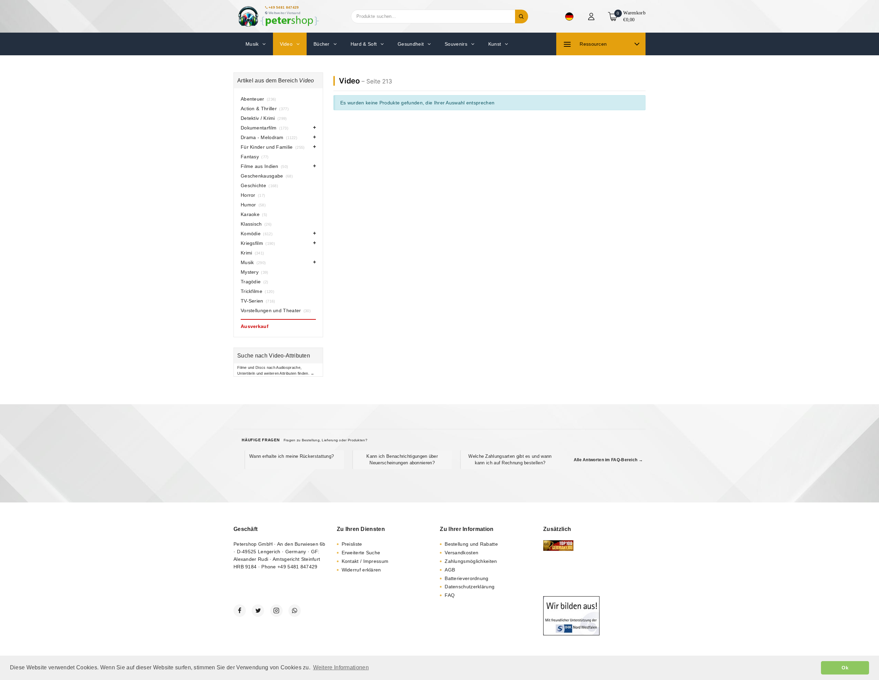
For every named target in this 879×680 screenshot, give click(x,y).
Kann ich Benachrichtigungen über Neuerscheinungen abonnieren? (402, 459)
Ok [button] (845, 667)
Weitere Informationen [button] (341, 667)
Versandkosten (461, 552)
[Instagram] (276, 610)
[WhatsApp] (294, 610)
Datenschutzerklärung (469, 586)
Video (349, 80)
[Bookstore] (278, 16)
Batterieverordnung (466, 578)
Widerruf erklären (361, 570)
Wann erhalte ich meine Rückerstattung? (291, 456)
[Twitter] (258, 610)
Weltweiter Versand (284, 13)
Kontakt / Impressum (365, 561)
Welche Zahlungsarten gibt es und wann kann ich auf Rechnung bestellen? (509, 459)
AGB (450, 570)
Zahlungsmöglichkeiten (471, 561)
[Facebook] (239, 610)
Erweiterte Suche (361, 552)
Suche (521, 16)
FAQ (450, 595)
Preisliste (352, 544)
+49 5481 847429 (284, 7)
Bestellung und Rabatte (471, 544)
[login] (592, 16)
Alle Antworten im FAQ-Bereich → (608, 459)
